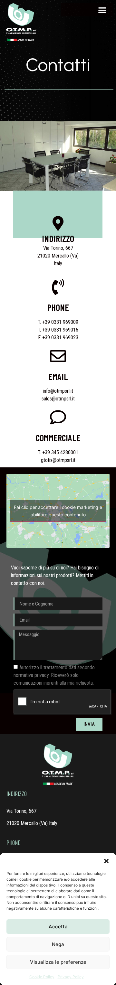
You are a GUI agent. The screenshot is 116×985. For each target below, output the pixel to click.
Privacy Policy (71, 976)
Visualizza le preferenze (58, 962)
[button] (106, 861)
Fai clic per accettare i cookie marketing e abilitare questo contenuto (58, 510)
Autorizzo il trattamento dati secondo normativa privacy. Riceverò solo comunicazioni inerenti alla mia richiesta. (54, 675)
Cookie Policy (41, 976)
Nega (58, 944)
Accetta (58, 927)
